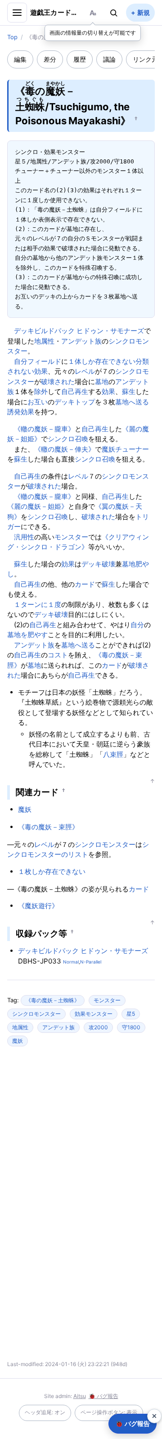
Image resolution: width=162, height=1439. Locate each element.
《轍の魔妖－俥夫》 (64, 449)
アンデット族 (81, 341)
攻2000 (98, 1027)
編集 (20, 59)
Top (12, 37)
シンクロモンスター (105, 844)
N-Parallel (90, 961)
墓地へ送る (132, 402)
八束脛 (113, 754)
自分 (20, 361)
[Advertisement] (81, 1133)
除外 (41, 391)
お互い (37, 402)
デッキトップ (74, 402)
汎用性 (24, 537)
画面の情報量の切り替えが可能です (93, 32)
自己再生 (74, 391)
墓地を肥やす (27, 634)
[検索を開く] (114, 13)
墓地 (101, 381)
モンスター (71, 537)
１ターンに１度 (37, 604)
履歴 (79, 59)
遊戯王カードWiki (55, 12)
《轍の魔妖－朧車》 (44, 429)
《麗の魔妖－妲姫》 (37, 506)
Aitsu (79, 1396)
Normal (71, 961)
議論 (109, 59)
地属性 (44, 341)
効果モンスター (93, 1013)
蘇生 (128, 391)
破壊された (58, 381)
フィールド (44, 361)
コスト (58, 655)
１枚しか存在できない (52, 871)
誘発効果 (20, 411)
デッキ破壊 (98, 564)
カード (85, 584)
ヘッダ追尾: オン (45, 1412)
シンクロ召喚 (68, 438)
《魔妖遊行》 (38, 905)
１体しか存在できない (101, 361)
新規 (143, 12)
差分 (50, 59)
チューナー (132, 449)
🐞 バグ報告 (103, 1396)
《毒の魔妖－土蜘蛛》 (53, 1000)
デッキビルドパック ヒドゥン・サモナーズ (79, 330)
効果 (108, 391)
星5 (130, 1013)
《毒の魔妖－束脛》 (48, 827)
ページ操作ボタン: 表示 (109, 1412)
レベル (85, 371)
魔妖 (108, 449)
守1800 (131, 1027)
